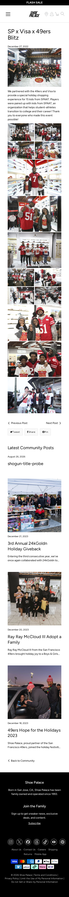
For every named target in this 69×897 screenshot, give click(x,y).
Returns (28, 854)
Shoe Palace (26, 875)
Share (32, 432)
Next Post (52, 423)
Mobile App (40, 854)
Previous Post (19, 423)
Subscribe (34, 823)
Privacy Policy (12, 878)
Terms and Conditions (45, 875)
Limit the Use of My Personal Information (42, 878)
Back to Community (22, 760)
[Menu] (8, 14)
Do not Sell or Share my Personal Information (34, 882)
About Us (16, 849)
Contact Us (29, 849)
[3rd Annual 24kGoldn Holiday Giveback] (34, 505)
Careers (42, 849)
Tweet (16, 432)
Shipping (53, 849)
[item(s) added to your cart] (57, 13)
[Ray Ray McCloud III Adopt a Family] (34, 598)
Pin (46, 432)
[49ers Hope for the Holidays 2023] (34, 692)
